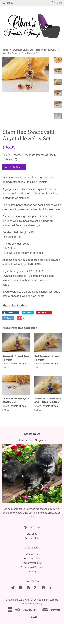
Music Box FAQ (32, 558)
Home (5, 50)
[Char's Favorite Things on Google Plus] (36, 588)
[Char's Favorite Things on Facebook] (20, 588)
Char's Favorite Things (37, 599)
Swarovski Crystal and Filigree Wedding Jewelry (34, 50)
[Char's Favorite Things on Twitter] (13, 588)
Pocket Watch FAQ (32, 562)
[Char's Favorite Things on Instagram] (43, 588)
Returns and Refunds (32, 567)
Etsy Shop (32, 533)
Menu (9, 2)
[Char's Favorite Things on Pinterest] (28, 588)
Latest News (32, 433)
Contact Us (32, 554)
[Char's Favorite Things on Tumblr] (51, 588)
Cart (59, 2)
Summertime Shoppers (32, 440)
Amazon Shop (32, 538)
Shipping (32, 571)
